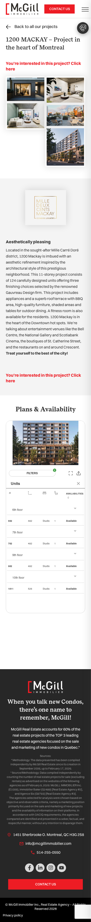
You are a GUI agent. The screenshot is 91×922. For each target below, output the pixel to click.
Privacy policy (13, 915)
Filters (32, 473)
